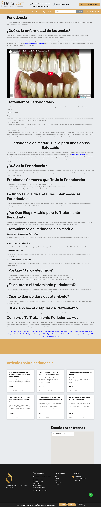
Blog (44, 12)
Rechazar (72, 504)
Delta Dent (82, 154)
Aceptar (63, 504)
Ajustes (81, 504)
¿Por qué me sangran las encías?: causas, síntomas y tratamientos (19, 374)
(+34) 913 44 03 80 (63, 5)
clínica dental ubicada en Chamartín (34, 43)
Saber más (11, 386)
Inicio (4, 12)
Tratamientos (24, 12)
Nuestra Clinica (13, 12)
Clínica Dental (75, 154)
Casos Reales (36, 12)
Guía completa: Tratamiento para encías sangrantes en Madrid (19, 399)
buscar (79, 11)
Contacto (50, 12)
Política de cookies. (50, 505)
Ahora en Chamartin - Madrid (41, 4)
